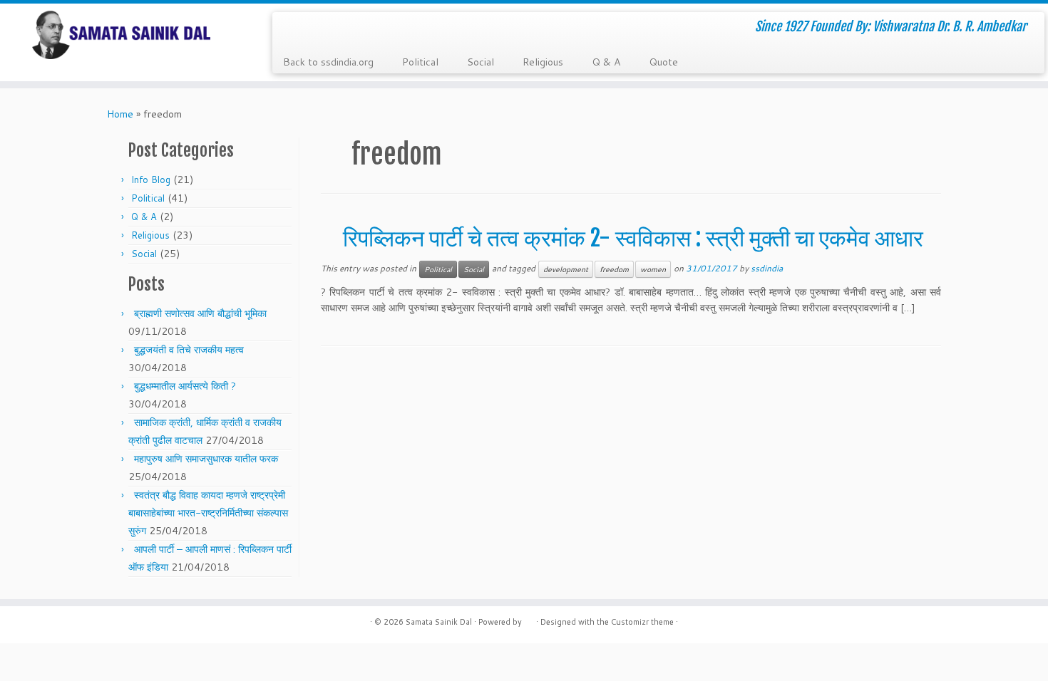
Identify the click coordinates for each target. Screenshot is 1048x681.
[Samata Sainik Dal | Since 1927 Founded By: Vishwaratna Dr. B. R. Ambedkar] (121, 35)
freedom (614, 269)
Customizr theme (642, 622)
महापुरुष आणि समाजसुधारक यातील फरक (206, 459)
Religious (543, 62)
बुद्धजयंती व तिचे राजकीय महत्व (189, 350)
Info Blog (150, 179)
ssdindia (767, 268)
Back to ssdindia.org (328, 62)
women (653, 269)
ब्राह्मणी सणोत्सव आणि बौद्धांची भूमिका (200, 313)
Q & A (606, 62)
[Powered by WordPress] (529, 619)
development (565, 269)
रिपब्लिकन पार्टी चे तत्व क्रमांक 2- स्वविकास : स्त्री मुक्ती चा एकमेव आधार (633, 238)
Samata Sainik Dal (439, 622)
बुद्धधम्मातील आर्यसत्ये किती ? (185, 386)
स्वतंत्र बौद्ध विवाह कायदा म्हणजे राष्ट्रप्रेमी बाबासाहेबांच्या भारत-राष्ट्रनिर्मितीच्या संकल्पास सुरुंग (208, 513)
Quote (663, 62)
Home (120, 114)
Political (420, 62)
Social (480, 62)
